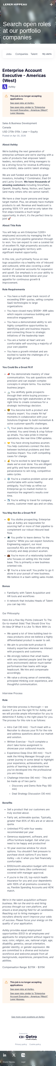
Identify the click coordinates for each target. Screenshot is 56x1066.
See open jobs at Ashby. (22, 103)
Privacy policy (21, 1044)
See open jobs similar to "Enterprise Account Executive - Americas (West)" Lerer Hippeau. (29, 110)
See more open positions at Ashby (28, 1017)
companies (21, 53)
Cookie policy (35, 1044)
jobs (8, 53)
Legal (23, 1062)
